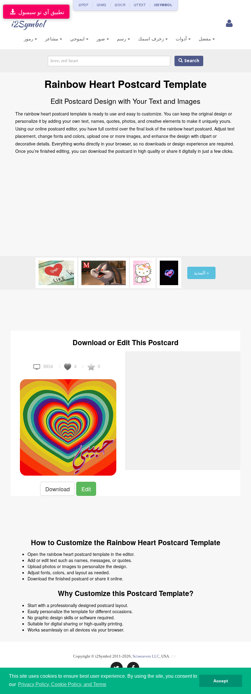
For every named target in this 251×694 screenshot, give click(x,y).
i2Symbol (27, 24)
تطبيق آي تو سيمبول (39, 12)
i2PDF (84, 4)
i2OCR (120, 4)
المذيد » (201, 272)
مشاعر (52, 38)
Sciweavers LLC (146, 656)
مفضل (205, 38)
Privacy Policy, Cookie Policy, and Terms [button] (62, 684)
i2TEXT (140, 4)
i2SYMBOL (163, 4)
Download (57, 489)
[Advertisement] (125, 207)
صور (101, 38)
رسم (122, 38)
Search (191, 61)
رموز (29, 38)
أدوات (182, 38)
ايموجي (78, 38)
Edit (86, 489)
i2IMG (102, 4)
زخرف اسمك (151, 38)
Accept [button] (220, 680)
